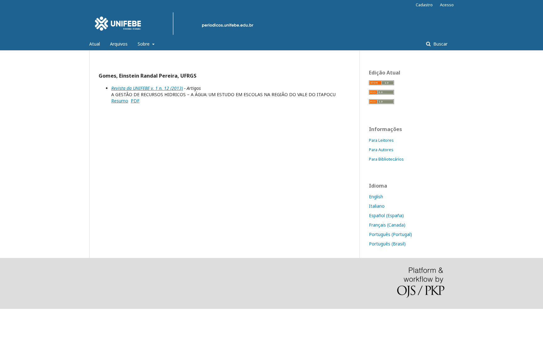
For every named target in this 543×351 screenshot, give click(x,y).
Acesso (447, 5)
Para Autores (381, 149)
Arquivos (119, 44)
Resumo (119, 101)
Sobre (144, 44)
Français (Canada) (387, 225)
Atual (94, 44)
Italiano (377, 206)
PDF (135, 101)
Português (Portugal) (390, 234)
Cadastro (424, 5)
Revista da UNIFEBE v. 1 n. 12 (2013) (147, 88)
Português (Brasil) (387, 244)
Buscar (439, 44)
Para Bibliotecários (386, 159)
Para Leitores (381, 140)
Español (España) (386, 215)
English (376, 197)
